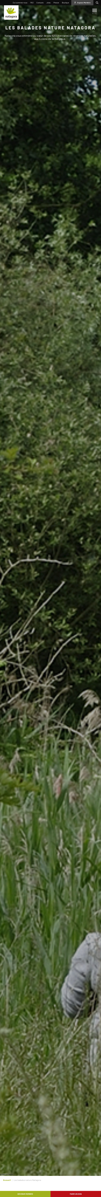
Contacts (40, 3)
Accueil (7, 1180)
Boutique (65, 3)
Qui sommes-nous (20, 3)
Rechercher (98, 3)
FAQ (32, 3)
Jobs (48, 3)
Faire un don (76, 1194)
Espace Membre (83, 3)
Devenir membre (25, 1194)
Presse (56, 3)
